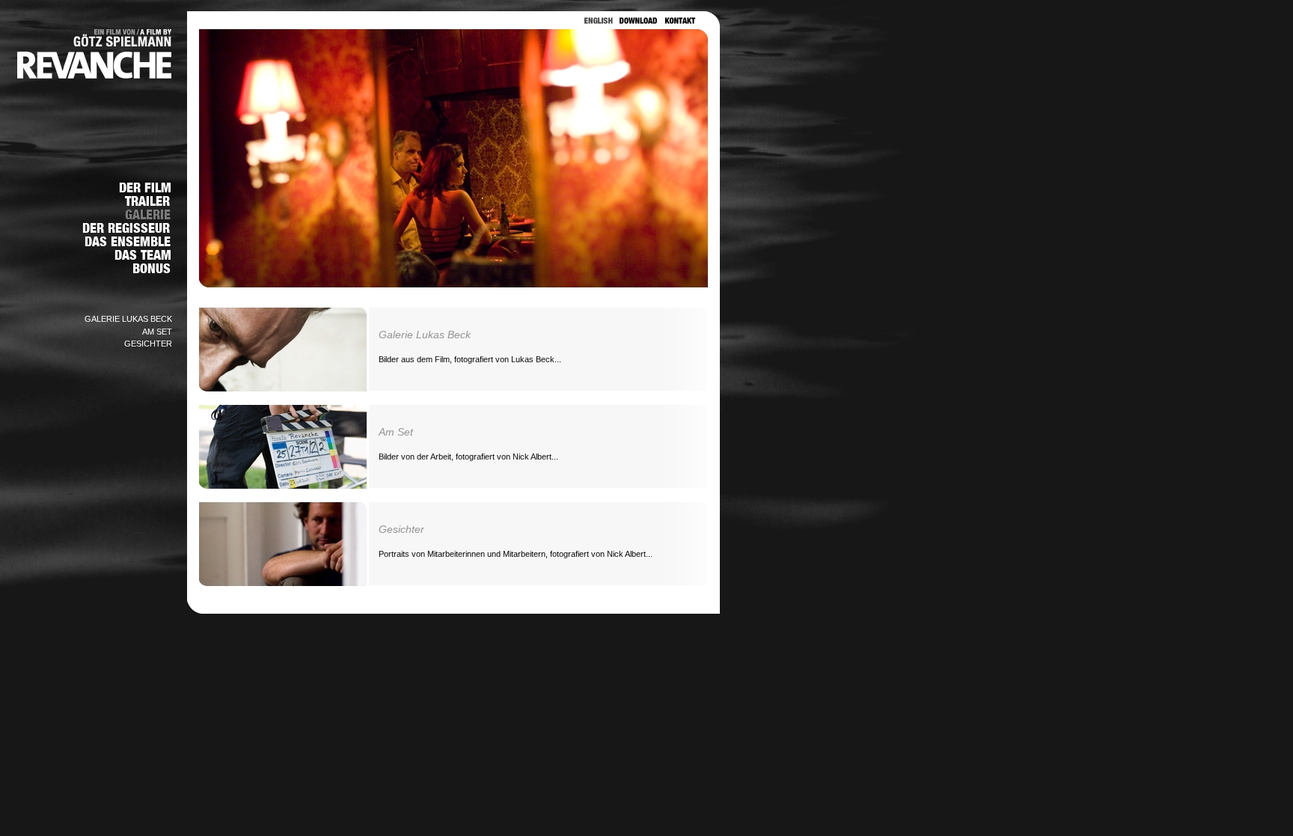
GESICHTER (148, 343)
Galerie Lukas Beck (425, 335)
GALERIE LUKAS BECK (128, 318)
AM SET (157, 331)
